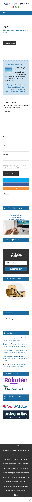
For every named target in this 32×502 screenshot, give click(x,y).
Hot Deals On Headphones (16, 219)
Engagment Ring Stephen (11, 356)
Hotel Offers (10, 89)
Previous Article (9, 43)
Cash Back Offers (20, 91)
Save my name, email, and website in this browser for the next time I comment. (15, 167)
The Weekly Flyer (18, 64)
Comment (6, 112)
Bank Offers (10, 91)
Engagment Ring (8, 350)
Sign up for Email (12, 85)
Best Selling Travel (16, 217)
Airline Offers (20, 89)
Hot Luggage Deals (16, 215)
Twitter (22, 85)
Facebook (11, 87)
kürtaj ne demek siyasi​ (10, 338)
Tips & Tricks (20, 87)
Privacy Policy (16, 446)
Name (5, 137)
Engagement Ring (8, 344)
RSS (16, 495)
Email (5, 146)
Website (5, 155)
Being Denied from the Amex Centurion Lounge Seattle (15, 358)
